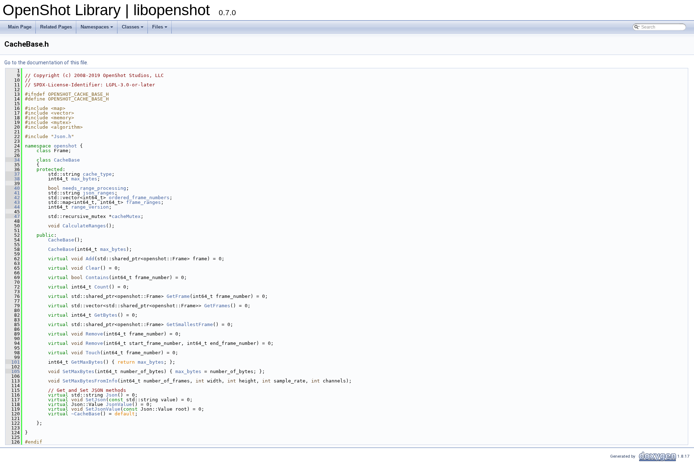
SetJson (96, 399)
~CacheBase (85, 413)
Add (90, 258)
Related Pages (56, 27)
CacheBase (67, 160)
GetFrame (178, 296)
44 (12, 207)
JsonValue (119, 404)
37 (12, 174)
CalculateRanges (84, 225)
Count (101, 287)
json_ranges (99, 193)
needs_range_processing (94, 188)
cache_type (97, 174)
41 (12, 193)
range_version (90, 207)
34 (12, 160)
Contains (97, 277)
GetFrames (217, 305)
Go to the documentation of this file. (46, 62)
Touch (93, 352)
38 (12, 178)
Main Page (19, 27)
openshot (65, 146)
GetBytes (105, 315)
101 (12, 362)
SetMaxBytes (78, 371)
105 (12, 371)
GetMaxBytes (87, 362)
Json (111, 395)
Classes (130, 27)
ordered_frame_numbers (139, 197)
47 (12, 216)
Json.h (62, 136)
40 (12, 188)
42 (12, 197)
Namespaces (95, 27)
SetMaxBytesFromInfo (90, 381)
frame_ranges (143, 202)
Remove (94, 334)
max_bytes (84, 178)
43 (12, 202)
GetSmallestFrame (190, 324)
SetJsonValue (103, 409)
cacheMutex (126, 216)
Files (157, 27)
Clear (93, 268)
